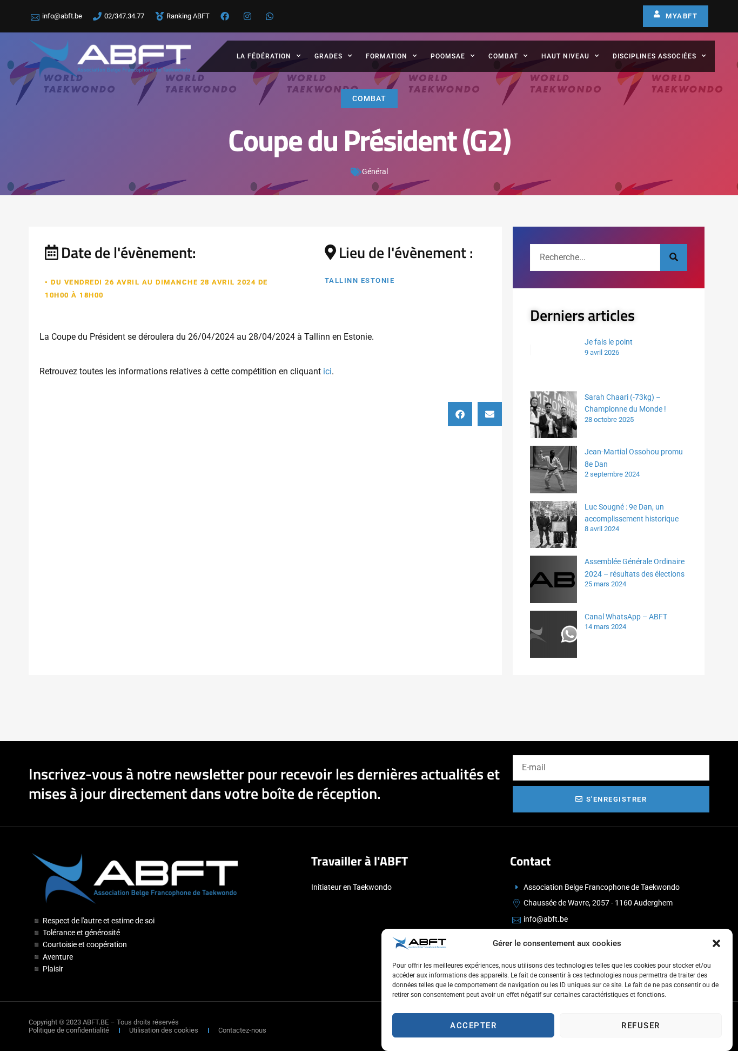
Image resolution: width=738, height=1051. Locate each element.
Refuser (640, 1025)
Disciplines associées (654, 56)
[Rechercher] (673, 257)
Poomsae (448, 56)
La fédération (264, 56)
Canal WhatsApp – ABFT (626, 616)
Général (375, 171)
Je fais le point (609, 342)
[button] (716, 943)
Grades (328, 56)
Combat (503, 56)
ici (327, 371)
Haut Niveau (565, 56)
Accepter (473, 1025)
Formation (386, 56)
